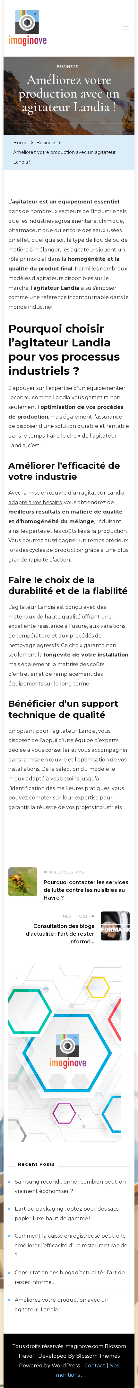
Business (67, 66)
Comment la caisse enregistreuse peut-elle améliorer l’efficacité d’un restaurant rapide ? (71, 1245)
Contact (94, 1366)
